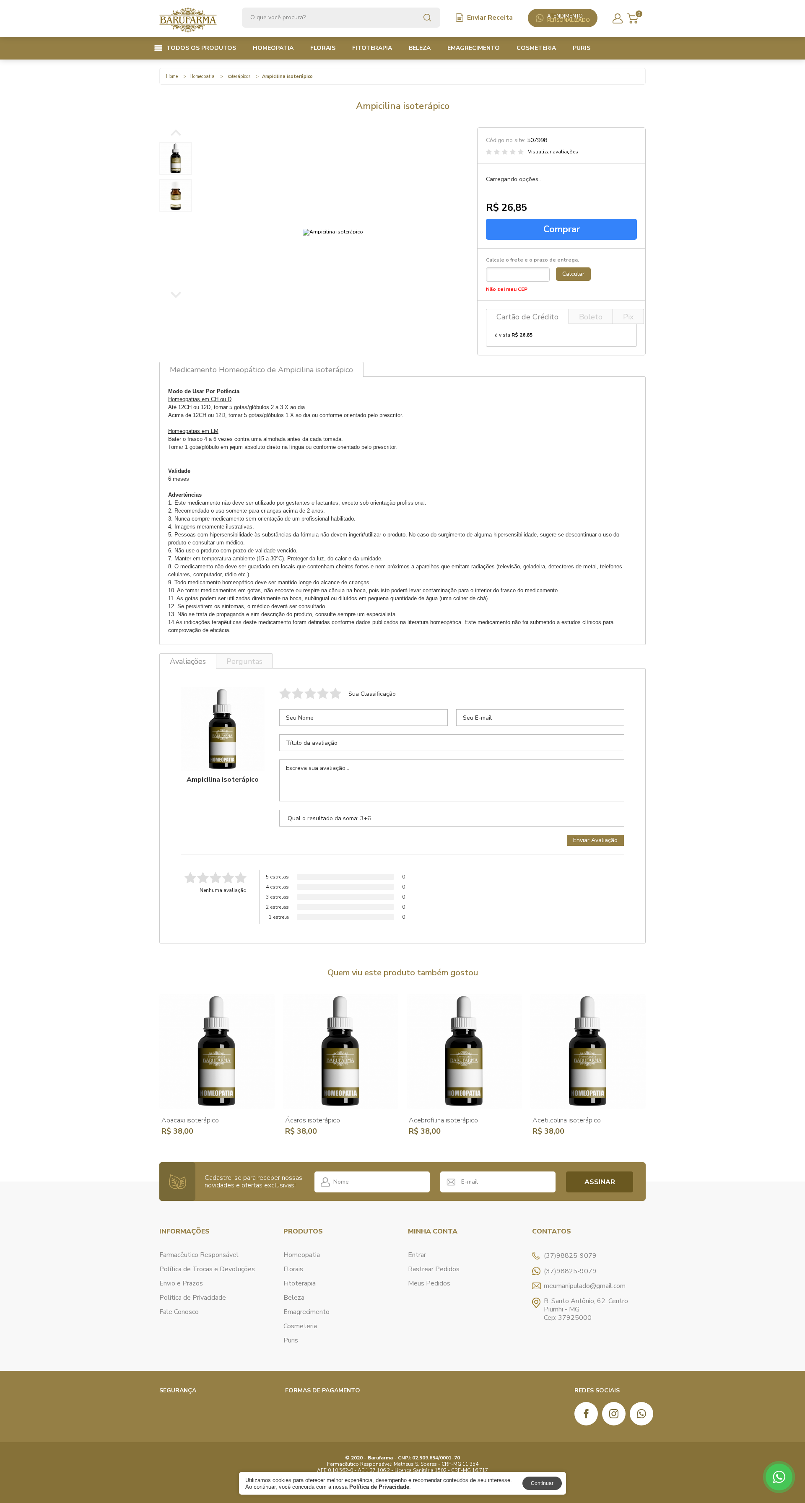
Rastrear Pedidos (434, 1269)
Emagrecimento (473, 48)
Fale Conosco (179, 1312)
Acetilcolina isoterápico (566, 1120)
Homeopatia (273, 48)
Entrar (417, 1255)
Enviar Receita (490, 17)
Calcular (573, 274)
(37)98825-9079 (570, 1271)
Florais (322, 48)
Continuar (542, 1483)
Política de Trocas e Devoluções (207, 1269)
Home (172, 76)
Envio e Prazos (181, 1283)
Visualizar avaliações (553, 152)
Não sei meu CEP (506, 289)
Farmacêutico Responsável (199, 1255)
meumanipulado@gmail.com (585, 1286)
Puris (581, 48)
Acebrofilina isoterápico (443, 1120)
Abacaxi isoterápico (190, 1120)
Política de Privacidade (192, 1297)
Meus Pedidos (429, 1283)
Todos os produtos (201, 48)
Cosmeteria (536, 48)
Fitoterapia (372, 48)
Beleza (420, 48)
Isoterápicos (238, 76)
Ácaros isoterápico (312, 1120)
